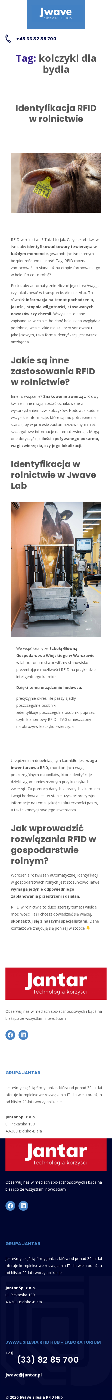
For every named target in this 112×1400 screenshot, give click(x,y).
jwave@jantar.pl (23, 1375)
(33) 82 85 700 (48, 1360)
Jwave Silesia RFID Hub (41, 1397)
